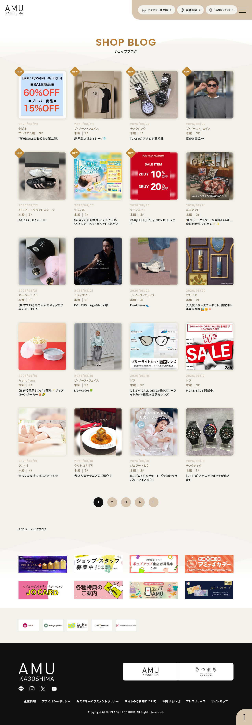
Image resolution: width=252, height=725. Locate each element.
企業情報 (30, 701)
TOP (21, 529)
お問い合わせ (171, 701)
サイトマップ (219, 701)
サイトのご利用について (140, 701)
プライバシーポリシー (56, 701)
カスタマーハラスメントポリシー (98, 701)
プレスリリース (196, 701)
